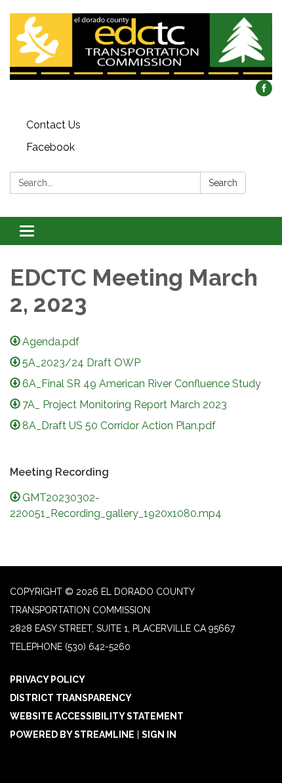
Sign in (159, 734)
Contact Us (53, 125)
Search (223, 183)
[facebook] (264, 92)
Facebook (50, 147)
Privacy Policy (47, 679)
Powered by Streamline (72, 734)
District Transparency (71, 698)
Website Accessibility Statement (97, 716)
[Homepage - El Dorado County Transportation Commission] (141, 46)
